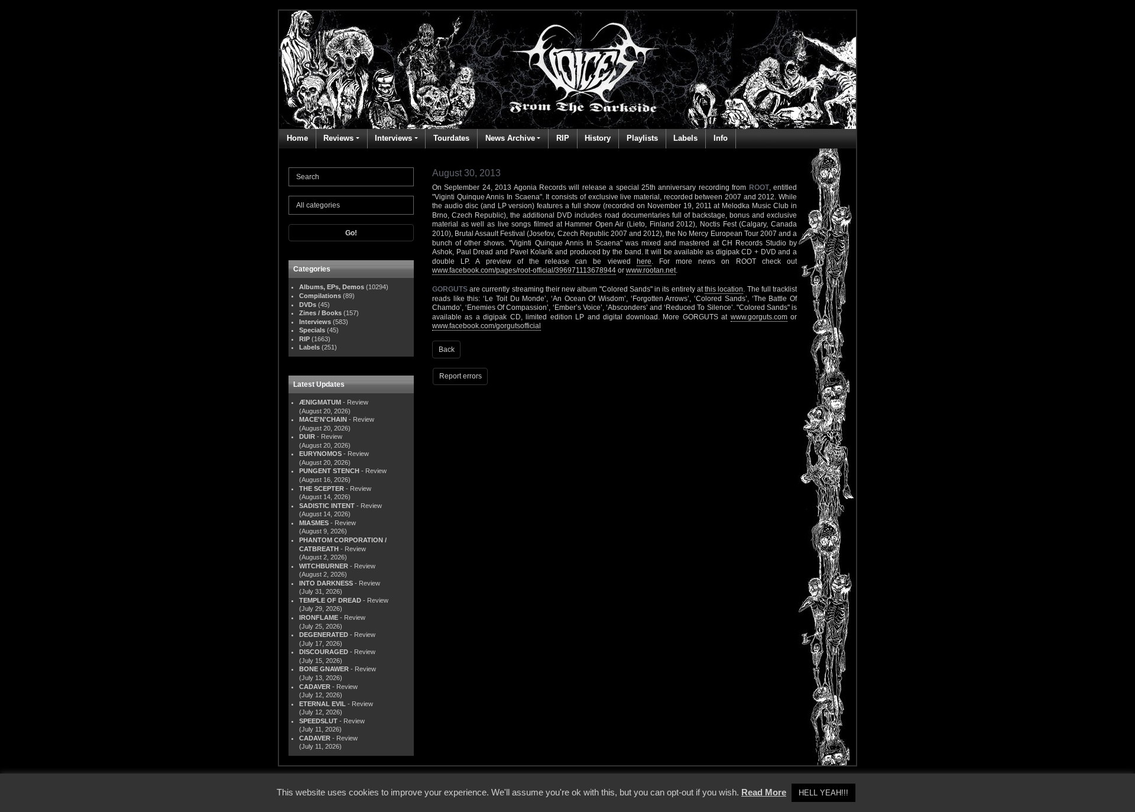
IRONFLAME (318, 617)
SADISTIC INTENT (327, 505)
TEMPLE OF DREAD (330, 600)
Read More (763, 792)
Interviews (393, 138)
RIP (562, 138)
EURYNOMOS (320, 453)
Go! (351, 233)
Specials (312, 330)
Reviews (338, 138)
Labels (685, 138)
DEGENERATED (323, 634)
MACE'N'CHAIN (323, 419)
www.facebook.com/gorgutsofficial (486, 326)
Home (297, 138)
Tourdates (451, 138)
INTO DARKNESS (326, 583)
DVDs (307, 304)
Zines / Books (320, 312)
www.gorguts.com (759, 317)
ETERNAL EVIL (322, 703)
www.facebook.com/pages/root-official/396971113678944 (524, 270)
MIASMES (314, 522)
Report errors (460, 376)
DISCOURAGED (323, 651)
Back (447, 349)
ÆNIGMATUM (320, 402)
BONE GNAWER (324, 668)
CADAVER (314, 686)
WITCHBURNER (323, 566)
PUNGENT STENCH (329, 470)
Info (721, 138)
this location (724, 289)
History (598, 138)
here (644, 261)
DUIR (307, 436)
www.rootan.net (651, 270)
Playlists (642, 138)
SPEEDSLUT (318, 720)
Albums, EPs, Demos (331, 286)
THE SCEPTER (321, 488)
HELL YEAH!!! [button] (823, 792)
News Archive (510, 138)
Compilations (320, 295)
